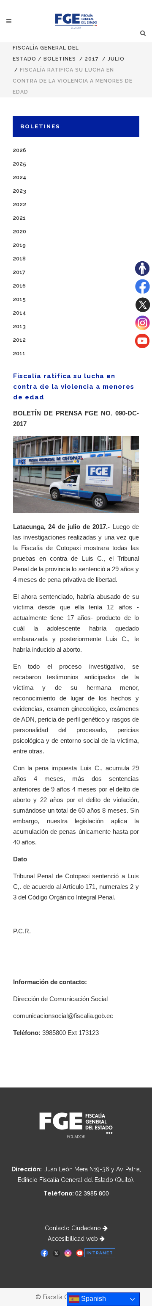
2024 (20, 177)
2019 (19, 245)
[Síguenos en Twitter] (142, 310)
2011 (19, 353)
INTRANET (100, 1253)
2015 (19, 299)
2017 (92, 59)
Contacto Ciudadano (74, 1228)
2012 (19, 340)
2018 (19, 258)
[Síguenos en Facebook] (142, 291)
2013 (19, 326)
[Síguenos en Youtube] (142, 346)
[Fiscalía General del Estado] (76, 21)
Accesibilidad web (74, 1238)
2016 (19, 285)
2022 (19, 204)
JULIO (116, 59)
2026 (19, 150)
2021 (19, 218)
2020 (19, 231)
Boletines (59, 59)
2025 (19, 163)
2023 (19, 191)
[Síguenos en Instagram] (142, 328)
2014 (19, 313)
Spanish (92, 1298)
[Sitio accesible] (142, 273)
